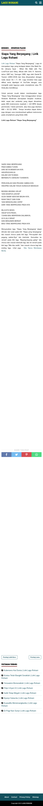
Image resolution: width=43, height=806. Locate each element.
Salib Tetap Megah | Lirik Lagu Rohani (20, 693)
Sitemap (35, 797)
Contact (14, 797)
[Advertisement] (21, 27)
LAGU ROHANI (9, 2)
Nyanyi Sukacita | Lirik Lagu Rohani (19, 698)
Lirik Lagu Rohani (8, 63)
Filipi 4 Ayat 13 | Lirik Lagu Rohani (18, 688)
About (6, 797)
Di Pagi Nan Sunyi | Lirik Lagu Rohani (20, 711)
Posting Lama (35, 657)
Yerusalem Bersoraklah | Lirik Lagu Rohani (22, 683)
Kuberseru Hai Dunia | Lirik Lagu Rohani (21, 670)
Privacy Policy (24, 797)
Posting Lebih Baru (9, 657)
